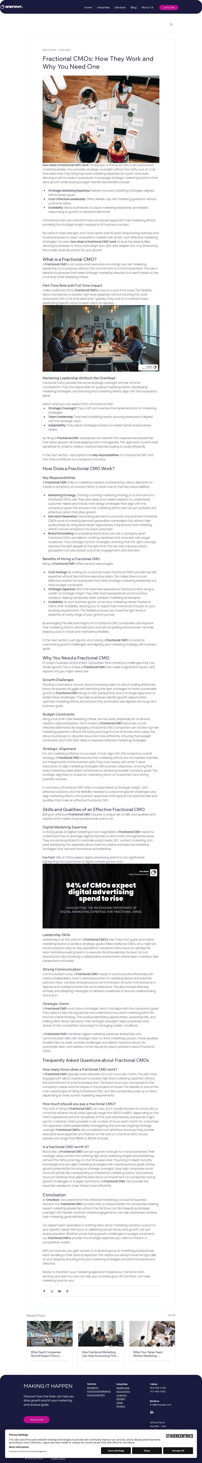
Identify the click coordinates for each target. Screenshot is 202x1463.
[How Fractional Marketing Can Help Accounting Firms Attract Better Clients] (101, 1334)
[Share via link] (67, 1291)
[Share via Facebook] (44, 1291)
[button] (171, 24)
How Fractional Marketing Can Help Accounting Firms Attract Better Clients (100, 1354)
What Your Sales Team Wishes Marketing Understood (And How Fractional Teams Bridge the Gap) (151, 1354)
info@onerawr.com (160, 1404)
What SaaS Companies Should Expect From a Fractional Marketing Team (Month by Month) (48, 1354)
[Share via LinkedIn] (59, 1291)
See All (171, 1315)
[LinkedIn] (152, 1412)
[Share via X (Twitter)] (51, 1291)
